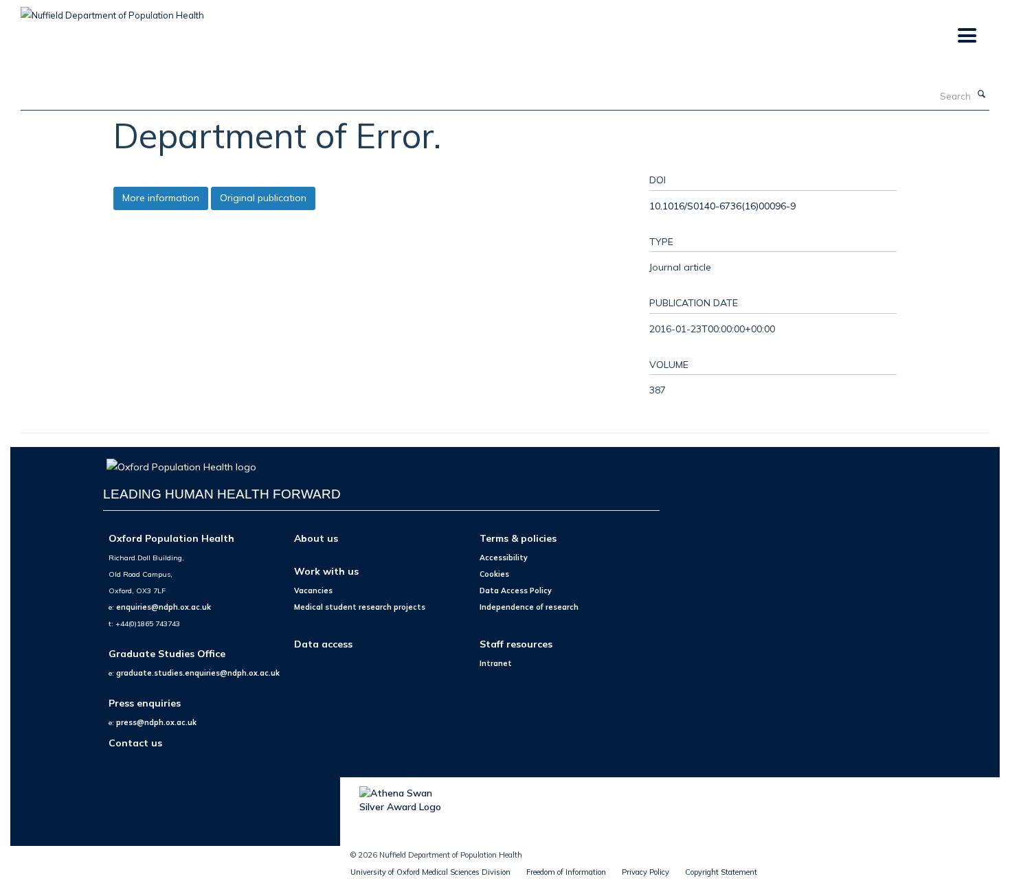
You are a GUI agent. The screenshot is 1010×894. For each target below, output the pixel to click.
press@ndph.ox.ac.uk (156, 722)
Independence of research (529, 607)
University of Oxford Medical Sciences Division (430, 872)
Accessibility (504, 557)
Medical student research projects (359, 607)
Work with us (326, 571)
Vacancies (313, 590)
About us (316, 538)
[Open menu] (966, 36)
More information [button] (160, 198)
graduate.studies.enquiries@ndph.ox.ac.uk (198, 673)
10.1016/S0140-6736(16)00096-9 (722, 205)
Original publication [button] (263, 198)
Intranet (496, 663)
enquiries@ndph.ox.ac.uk (163, 607)
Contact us (135, 742)
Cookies (494, 574)
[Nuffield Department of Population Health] (112, 10)
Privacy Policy (645, 872)
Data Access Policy (516, 590)
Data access (323, 644)
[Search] (981, 94)
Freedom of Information (566, 872)
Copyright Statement (721, 872)
